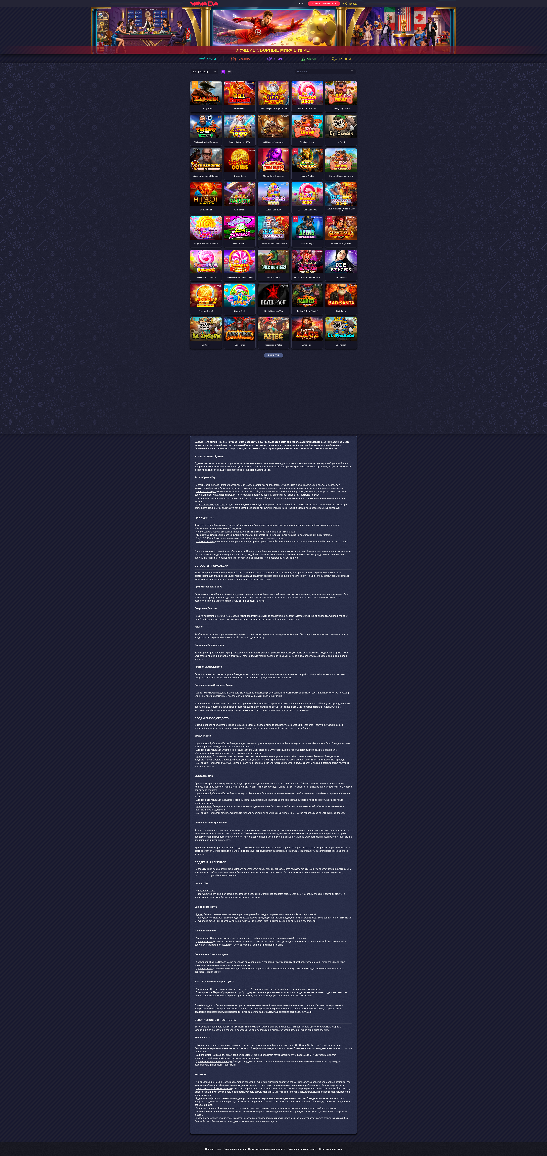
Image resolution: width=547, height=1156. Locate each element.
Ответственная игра (330, 1149)
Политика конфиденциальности (266, 1149)
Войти (302, 4)
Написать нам (213, 1149)
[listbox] (204, 72)
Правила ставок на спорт (302, 1149)
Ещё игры (273, 355)
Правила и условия (235, 1149)
